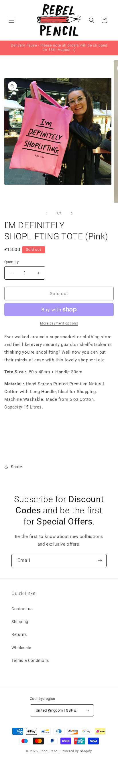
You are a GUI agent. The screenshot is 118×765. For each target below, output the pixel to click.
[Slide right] (71, 213)
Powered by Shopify (76, 751)
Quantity (11, 262)
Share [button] (16, 466)
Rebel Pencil (50, 751)
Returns (19, 634)
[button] (11, 20)
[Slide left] (46, 213)
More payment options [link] (59, 323)
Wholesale (21, 647)
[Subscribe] (100, 560)
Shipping (19, 621)
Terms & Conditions (30, 660)
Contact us (22, 608)
